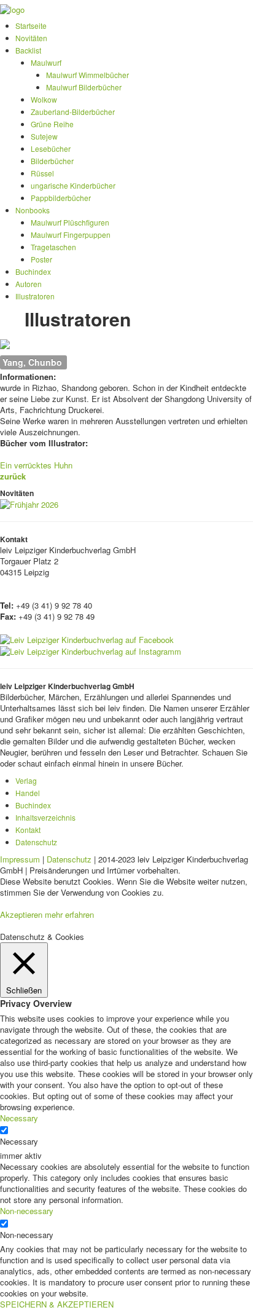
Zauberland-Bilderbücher (73, 111)
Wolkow (44, 99)
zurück (13, 476)
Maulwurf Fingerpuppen (71, 234)
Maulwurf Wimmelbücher (87, 74)
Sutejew (44, 136)
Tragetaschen (53, 247)
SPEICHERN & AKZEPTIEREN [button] (57, 1304)
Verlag (26, 780)
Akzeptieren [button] (21, 914)
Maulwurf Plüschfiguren (70, 222)
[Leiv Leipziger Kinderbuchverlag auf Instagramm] (90, 651)
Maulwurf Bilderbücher (84, 87)
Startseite (31, 25)
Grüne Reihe (52, 124)
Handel (27, 792)
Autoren (28, 283)
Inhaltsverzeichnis (45, 817)
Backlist (28, 50)
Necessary (19, 1141)
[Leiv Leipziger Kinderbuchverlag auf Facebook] (87, 638)
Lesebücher (51, 148)
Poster (41, 259)
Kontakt (28, 829)
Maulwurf (46, 62)
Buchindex (33, 271)
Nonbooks (32, 210)
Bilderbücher (52, 161)
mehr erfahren (69, 914)
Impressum (20, 859)
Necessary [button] (19, 1118)
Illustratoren (35, 296)
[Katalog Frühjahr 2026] (29, 504)
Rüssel (42, 173)
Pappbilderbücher (61, 197)
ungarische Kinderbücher (73, 185)
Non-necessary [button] (26, 1211)
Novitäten (31, 38)
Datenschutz (36, 842)
